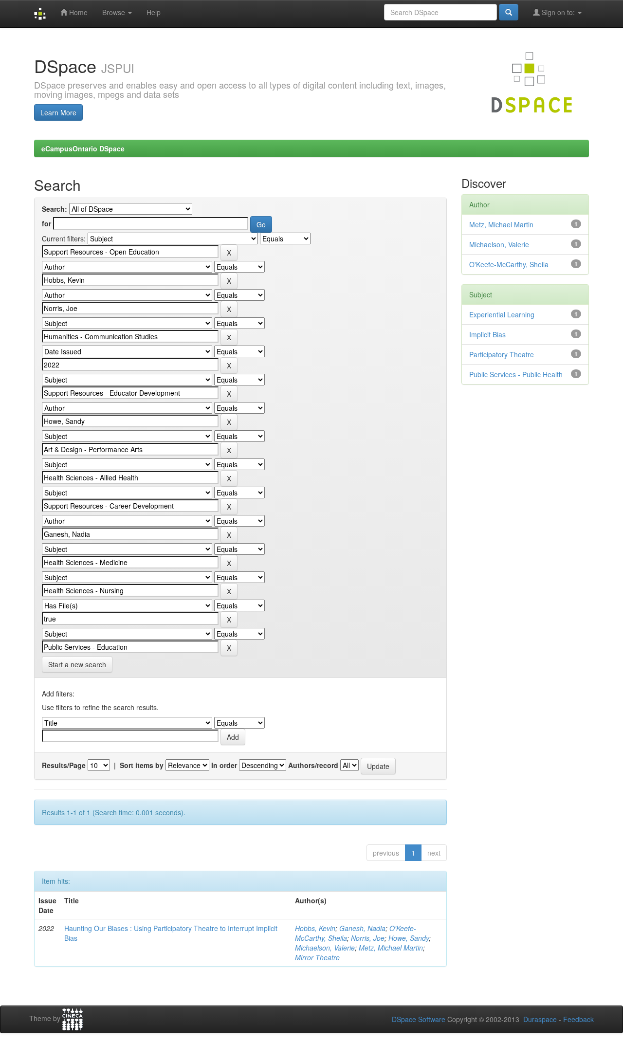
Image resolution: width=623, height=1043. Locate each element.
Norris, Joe (368, 938)
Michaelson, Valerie (325, 947)
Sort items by (142, 765)
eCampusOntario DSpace (83, 148)
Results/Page (64, 765)
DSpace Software (418, 1019)
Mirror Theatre (317, 957)
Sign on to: (558, 12)
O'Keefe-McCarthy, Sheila (509, 264)
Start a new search (77, 664)
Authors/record (313, 765)
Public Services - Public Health (516, 374)
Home (77, 12)
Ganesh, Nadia (362, 928)
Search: (54, 209)
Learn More (58, 112)
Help (154, 12)
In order (224, 765)
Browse (114, 12)
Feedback (578, 1019)
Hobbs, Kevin (315, 928)
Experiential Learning (501, 314)
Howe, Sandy (408, 938)
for (46, 223)
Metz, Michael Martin (391, 947)
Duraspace (540, 1019)
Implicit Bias (487, 334)
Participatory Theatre (501, 354)
